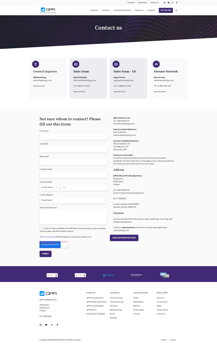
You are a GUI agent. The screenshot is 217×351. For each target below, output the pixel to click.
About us (160, 298)
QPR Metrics (91, 310)
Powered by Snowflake (95, 314)
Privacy (173, 340)
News (159, 305)
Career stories (162, 310)
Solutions (106, 10)
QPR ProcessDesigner (95, 305)
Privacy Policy (48, 237)
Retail (112, 314)
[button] (176, 10)
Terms (163, 340)
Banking (113, 317)
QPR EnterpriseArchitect (96, 302)
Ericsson (136, 314)
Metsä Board (138, 302)
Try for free (165, 10)
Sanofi (135, 298)
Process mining (116, 298)
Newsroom (142, 2)
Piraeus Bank (138, 310)
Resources (139, 10)
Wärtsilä (136, 305)
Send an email (39, 86)
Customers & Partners (122, 10)
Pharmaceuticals (117, 302)
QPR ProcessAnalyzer (95, 298)
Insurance (114, 305)
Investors (131, 2)
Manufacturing (116, 310)
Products (94, 10)
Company (151, 10)
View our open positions (124, 237)
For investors (162, 302)
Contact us (154, 2)
